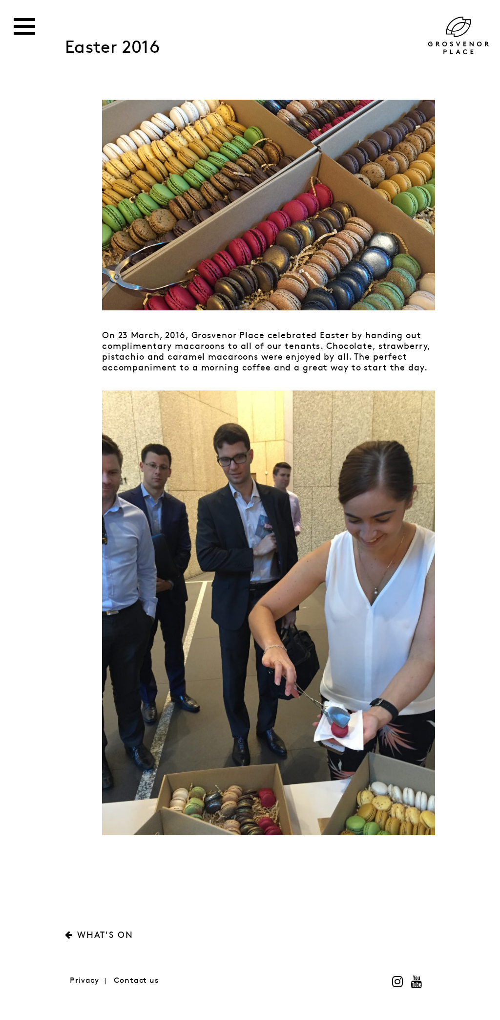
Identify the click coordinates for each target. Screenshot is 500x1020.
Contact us (136, 980)
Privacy (84, 980)
